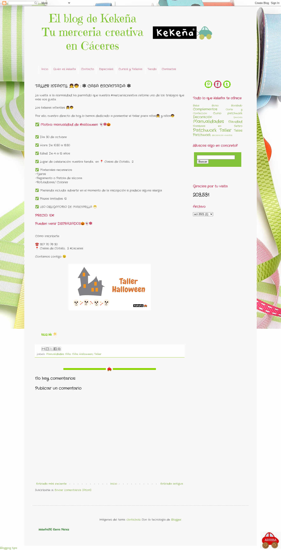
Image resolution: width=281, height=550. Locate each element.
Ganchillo (237, 117)
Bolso (215, 105)
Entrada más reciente (51, 484)
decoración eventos (222, 135)
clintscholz (133, 520)
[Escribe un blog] (47, 349)
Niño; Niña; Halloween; (79, 354)
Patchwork (205, 130)
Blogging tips (8, 548)
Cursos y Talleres (130, 69)
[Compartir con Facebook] (55, 349)
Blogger (176, 520)
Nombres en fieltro (217, 126)
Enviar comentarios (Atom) (73, 490)
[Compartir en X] (51, 349)
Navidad (235, 122)
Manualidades (55, 354)
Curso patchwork (227, 113)
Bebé (196, 105)
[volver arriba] (270, 541)
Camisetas (169, 69)
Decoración (202, 117)
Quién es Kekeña (64, 69)
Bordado (236, 105)
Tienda (152, 69)
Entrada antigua (171, 484)
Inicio (44, 69)
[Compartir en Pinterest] (59, 349)
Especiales (106, 69)
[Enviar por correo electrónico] (43, 349)
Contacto (87, 69)
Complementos (205, 109)
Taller (97, 354)
